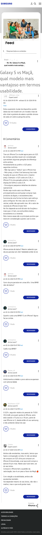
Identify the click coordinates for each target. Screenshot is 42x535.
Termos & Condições (9, 516)
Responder (31, 231)
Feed (4, 106)
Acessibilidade (7, 512)
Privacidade (6, 520)
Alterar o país (7, 528)
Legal (3, 524)
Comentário (30, 129)
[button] (35, 95)
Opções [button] (34, 61)
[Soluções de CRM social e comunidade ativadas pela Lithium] (33, 505)
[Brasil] (6, 3)
